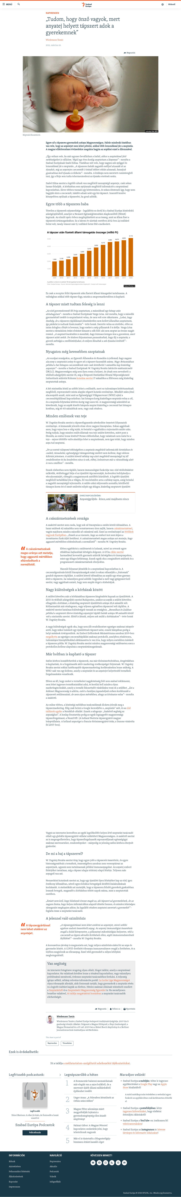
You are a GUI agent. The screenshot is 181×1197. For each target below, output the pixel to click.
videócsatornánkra (132, 1124)
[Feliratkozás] (124, 1162)
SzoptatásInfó (56, 990)
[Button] (129, 53)
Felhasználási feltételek (19, 1172)
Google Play (146, 1084)
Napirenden (52, 13)
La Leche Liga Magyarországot (114, 980)
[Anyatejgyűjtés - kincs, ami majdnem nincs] (63, 502)
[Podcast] (118, 1162)
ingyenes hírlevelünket (134, 1111)
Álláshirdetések (16, 1177)
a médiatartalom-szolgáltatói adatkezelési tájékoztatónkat (96, 1063)
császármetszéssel (123, 529)
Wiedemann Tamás (54, 40)
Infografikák (55, 1182)
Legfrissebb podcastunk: (26, 1075)
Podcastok (54, 1172)
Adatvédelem (15, 1167)
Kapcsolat (13, 1182)
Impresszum (14, 1187)
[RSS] (111, 1162)
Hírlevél (171, 4)
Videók (53, 1177)
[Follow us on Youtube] (93, 1162)
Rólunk (12, 1162)
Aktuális (53, 1167)
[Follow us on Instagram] (105, 1162)
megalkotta (51, 637)
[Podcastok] (163, 4)
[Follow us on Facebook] (99, 1162)
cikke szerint (117, 552)
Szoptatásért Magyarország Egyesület (87, 990)
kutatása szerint (85, 378)
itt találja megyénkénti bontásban (84, 994)
